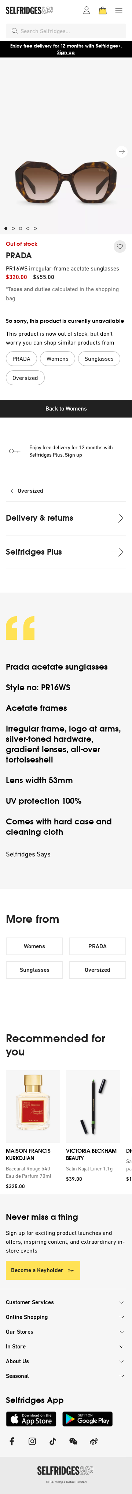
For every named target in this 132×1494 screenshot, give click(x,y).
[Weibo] (94, 1446)
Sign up (66, 52)
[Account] (86, 10)
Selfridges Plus (34, 552)
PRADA (19, 256)
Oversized (30, 490)
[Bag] (102, 10)
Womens (34, 946)
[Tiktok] (53, 1446)
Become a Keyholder (37, 1270)
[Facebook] (12, 1446)
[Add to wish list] (120, 246)
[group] (66, 1132)
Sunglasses (35, 969)
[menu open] (118, 10)
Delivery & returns (39, 518)
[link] (31, 1172)
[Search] (15, 31)
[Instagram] (32, 1446)
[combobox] (72, 31)
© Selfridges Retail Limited (66, 1482)
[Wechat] (73, 1446)
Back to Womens (66, 408)
